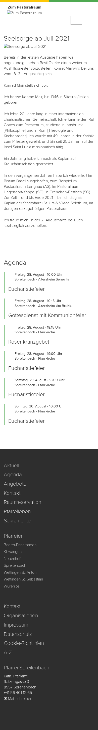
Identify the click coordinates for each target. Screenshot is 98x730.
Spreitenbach (15, 565)
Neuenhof (12, 558)
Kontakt (12, 493)
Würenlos (12, 586)
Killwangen (13, 551)
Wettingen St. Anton (20, 572)
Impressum (16, 625)
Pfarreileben (17, 511)
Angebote (15, 484)
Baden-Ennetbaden (20, 544)
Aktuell (11, 465)
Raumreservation (22, 502)
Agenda (13, 474)
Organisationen (21, 615)
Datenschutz (18, 634)
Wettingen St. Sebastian (23, 579)
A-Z (8, 652)
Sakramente (17, 520)
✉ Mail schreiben (18, 698)
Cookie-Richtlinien (24, 643)
